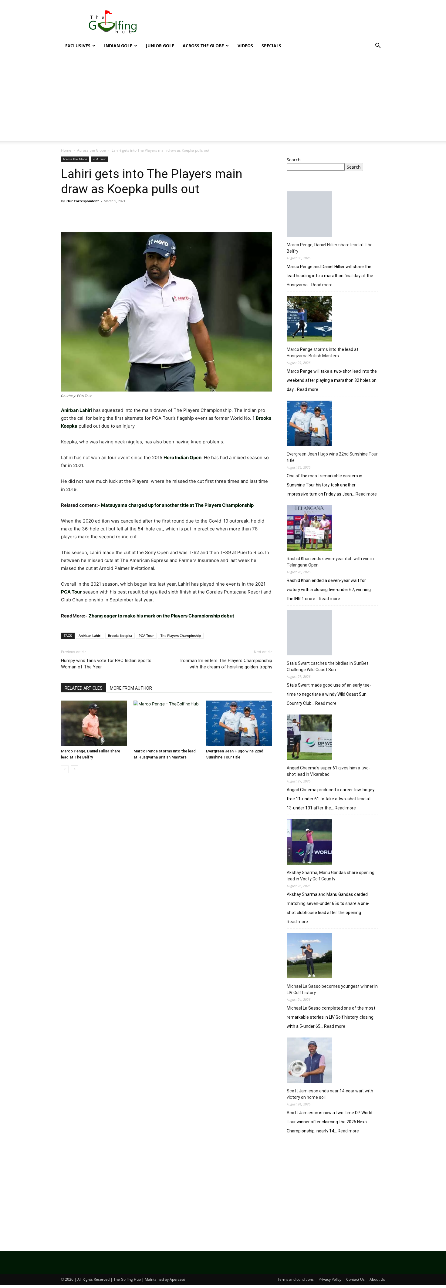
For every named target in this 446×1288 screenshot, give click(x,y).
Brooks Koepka (120, 635)
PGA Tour (99, 159)
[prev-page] (65, 769)
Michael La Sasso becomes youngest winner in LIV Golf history (332, 989)
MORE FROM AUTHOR (131, 688)
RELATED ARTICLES (84, 688)
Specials (271, 46)
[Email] (137, 215)
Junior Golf (160, 46)
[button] (377, 46)
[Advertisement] (223, 98)
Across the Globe (203, 46)
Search (294, 160)
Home (66, 150)
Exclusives (77, 46)
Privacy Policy (330, 1279)
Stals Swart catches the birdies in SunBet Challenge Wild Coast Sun (327, 666)
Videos (245, 46)
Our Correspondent (82, 201)
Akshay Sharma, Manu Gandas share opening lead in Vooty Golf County (330, 875)
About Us (377, 1279)
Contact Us (355, 1279)
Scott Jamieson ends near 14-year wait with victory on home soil (330, 1094)
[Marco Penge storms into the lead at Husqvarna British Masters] (166, 723)
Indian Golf (118, 46)
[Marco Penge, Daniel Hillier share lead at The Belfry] (94, 723)
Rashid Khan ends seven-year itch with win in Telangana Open (330, 561)
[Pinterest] (95, 215)
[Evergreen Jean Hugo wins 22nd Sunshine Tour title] (239, 723)
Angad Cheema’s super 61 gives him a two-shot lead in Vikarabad (328, 771)
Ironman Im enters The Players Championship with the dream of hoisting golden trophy (226, 664)
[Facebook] (67, 215)
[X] (81, 215)
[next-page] (74, 769)
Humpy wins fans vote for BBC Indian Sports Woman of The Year (106, 664)
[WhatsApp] (109, 215)
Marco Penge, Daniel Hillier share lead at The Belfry (330, 248)
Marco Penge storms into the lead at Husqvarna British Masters (322, 352)
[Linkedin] (123, 215)
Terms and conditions (295, 1279)
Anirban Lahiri (90, 635)
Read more (322, 285)
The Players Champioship (180, 635)
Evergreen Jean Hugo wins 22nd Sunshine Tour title (332, 457)
